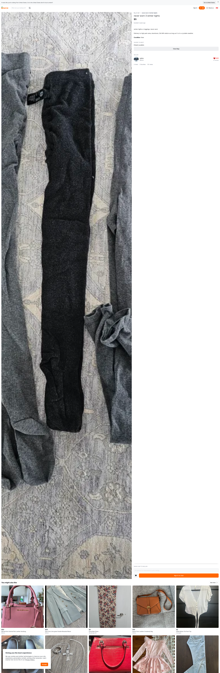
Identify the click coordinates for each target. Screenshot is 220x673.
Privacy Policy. (30, 660)
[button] (214, 582)
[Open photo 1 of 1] (66, 295)
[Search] (29, 8)
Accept (44, 664)
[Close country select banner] (218, 2)
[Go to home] (4, 8)
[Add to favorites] (136, 575)
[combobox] (19, 7)
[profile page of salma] (136, 59)
